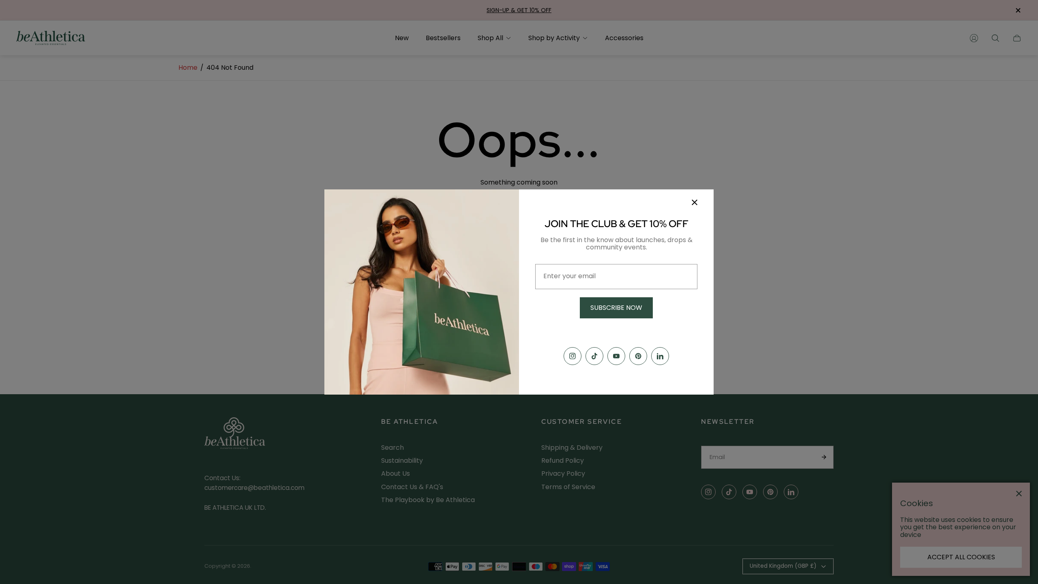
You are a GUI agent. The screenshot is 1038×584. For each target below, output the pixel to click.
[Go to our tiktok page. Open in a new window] (594, 356)
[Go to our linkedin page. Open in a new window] (660, 356)
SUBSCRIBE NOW (616, 307)
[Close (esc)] (694, 202)
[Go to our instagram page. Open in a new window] (572, 356)
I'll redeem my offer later (616, 332)
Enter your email (569, 276)
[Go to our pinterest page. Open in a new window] (638, 356)
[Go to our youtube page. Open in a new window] (616, 356)
